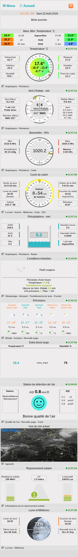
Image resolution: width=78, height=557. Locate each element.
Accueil (29, 6)
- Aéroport (23, 296)
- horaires (17, 338)
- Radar (33, 254)
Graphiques (10, 86)
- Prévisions (23, 86)
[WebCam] (39, 444)
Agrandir (9, 464)
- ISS (43, 212)
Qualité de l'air (12, 422)
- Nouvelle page (30, 338)
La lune (8, 212)
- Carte (33, 170)
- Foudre (57, 296)
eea (44, 392)
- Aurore (17, 212)
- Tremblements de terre (40, 296)
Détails (8, 338)
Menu (11, 6)
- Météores (27, 212)
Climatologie (10, 296)
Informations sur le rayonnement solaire (24, 506)
